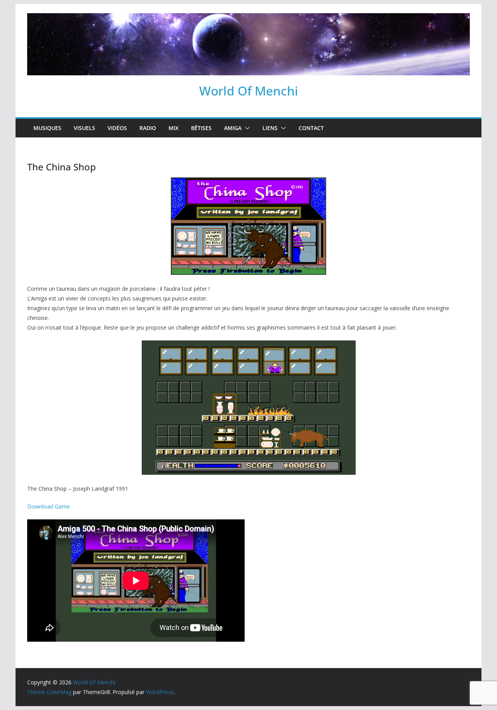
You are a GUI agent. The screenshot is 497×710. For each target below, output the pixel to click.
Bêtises (201, 128)
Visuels (84, 128)
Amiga (233, 128)
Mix (174, 128)
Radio (147, 128)
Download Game (48, 506)
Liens (270, 128)
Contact (311, 128)
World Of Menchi (248, 90)
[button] (246, 128)
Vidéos (117, 128)
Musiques (47, 128)
